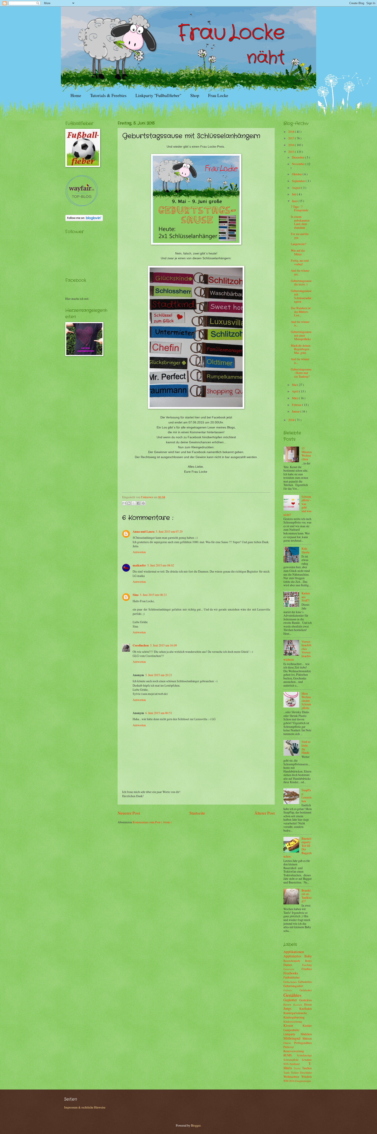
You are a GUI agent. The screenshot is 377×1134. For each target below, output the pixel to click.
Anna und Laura (143, 531)
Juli (294, 194)
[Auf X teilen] (134, 503)
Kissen (293, 1025)
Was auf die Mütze (298, 252)
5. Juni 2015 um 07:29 (169, 531)
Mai (294, 385)
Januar (296, 411)
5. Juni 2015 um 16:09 (163, 645)
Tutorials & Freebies (108, 95)
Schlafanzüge (304, 1055)
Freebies (307, 969)
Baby (308, 956)
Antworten (139, 552)
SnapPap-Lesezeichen (307, 795)
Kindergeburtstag (294, 1017)
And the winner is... (300, 323)
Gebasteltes (305, 982)
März (295, 398)
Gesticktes (305, 1000)
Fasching (307, 965)
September (299, 181)
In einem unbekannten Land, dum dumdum (300, 222)
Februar (297, 405)
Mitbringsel (293, 1038)
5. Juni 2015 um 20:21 (158, 675)
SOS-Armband (295, 1064)
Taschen (307, 1068)
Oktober (297, 174)
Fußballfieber (291, 977)
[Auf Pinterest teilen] (143, 503)
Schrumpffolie (292, 1059)
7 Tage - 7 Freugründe (299, 208)
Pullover (288, 1047)
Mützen (307, 1038)
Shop (194, 95)
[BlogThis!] (129, 503)
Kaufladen (305, 1008)
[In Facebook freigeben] (138, 503)
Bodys (308, 960)
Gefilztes (291, 990)
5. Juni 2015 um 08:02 (160, 565)
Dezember (298, 157)
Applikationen (293, 951)
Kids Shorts (305, 550)
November (298, 164)
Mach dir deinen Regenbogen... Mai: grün (301, 349)
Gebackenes (290, 982)
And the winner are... (300, 272)
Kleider (307, 1025)
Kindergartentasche (295, 1013)
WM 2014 (289, 1081)
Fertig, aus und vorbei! (300, 262)
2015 (291, 152)
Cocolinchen (141, 645)
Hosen (308, 1004)
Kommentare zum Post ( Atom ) (152, 822)
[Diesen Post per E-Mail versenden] (124, 503)
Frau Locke (218, 95)
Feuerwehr (292, 969)
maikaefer (139, 565)
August (296, 188)
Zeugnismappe (303, 1081)
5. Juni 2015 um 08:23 (153, 595)
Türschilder (306, 1072)
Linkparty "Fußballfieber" (158, 95)
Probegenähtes (303, 1043)
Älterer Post (264, 813)
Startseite (197, 813)
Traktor (295, 1072)
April (295, 391)
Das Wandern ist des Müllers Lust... (300, 311)
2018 (291, 132)
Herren (288, 1004)
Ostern (288, 1043)
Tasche (298, 1068)
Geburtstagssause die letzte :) (301, 282)
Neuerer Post (129, 813)
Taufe (287, 1072)
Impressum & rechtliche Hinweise (84, 1107)
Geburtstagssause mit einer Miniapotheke (301, 335)
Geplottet (291, 1000)
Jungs (291, 1008)
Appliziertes (293, 956)
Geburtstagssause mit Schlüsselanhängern (301, 296)
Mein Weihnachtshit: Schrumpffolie (306, 700)
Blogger (195, 1125)
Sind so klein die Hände (306, 747)
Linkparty (292, 1034)
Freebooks (290, 973)
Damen (292, 965)
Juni (295, 201)
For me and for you (300, 236)
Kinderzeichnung (292, 1021)
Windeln (306, 1076)
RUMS (290, 1055)
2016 (291, 145)
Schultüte (307, 1059)
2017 (291, 138)
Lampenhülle (291, 1030)
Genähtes (292, 995)
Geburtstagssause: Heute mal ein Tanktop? (301, 373)
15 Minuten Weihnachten (307, 453)
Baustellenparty (294, 960)
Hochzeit (298, 1004)
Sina (136, 595)
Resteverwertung (293, 1051)
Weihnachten (292, 1076)
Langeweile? (298, 244)
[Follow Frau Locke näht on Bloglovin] (84, 220)
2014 (291, 420)
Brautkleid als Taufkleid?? (307, 895)
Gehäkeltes (306, 990)
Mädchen (306, 1034)
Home (75, 95)
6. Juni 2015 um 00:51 (158, 713)
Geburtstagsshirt (293, 986)
